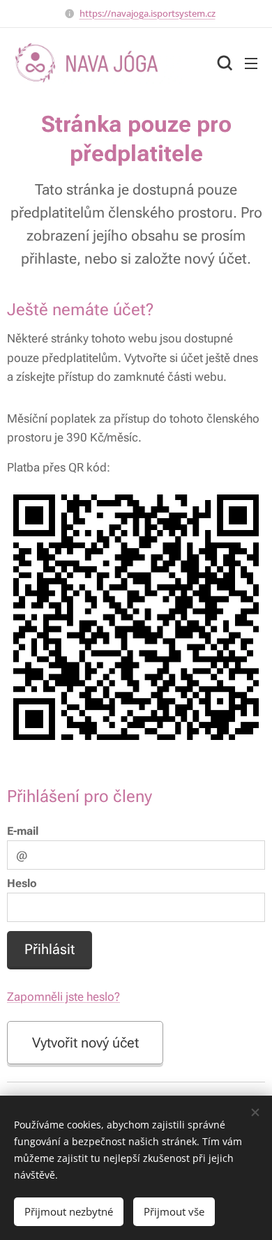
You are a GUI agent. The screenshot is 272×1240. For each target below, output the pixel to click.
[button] (223, 62)
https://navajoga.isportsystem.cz (148, 13)
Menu (251, 63)
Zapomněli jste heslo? (63, 997)
